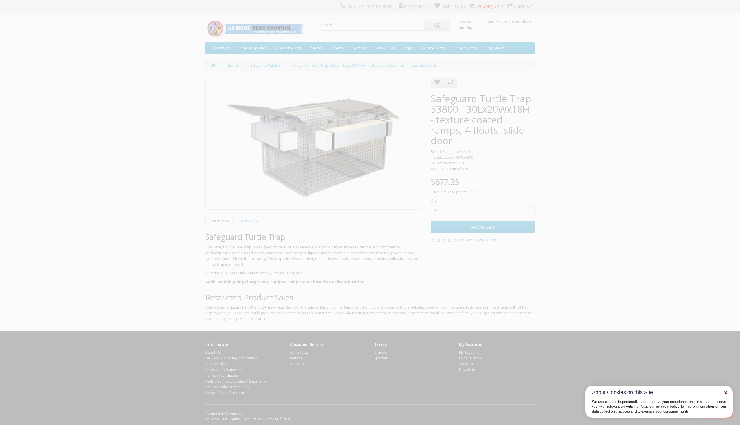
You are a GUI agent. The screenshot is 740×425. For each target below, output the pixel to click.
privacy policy (668, 406)
